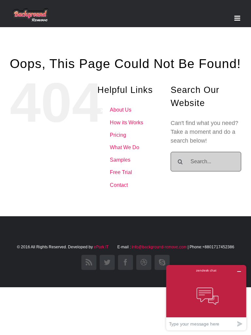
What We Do (124, 147)
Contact (119, 185)
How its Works (126, 122)
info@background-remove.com (159, 247)
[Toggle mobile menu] (237, 18)
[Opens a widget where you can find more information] (206, 297)
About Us (120, 110)
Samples (120, 160)
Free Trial (121, 172)
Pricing (118, 135)
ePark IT (101, 247)
